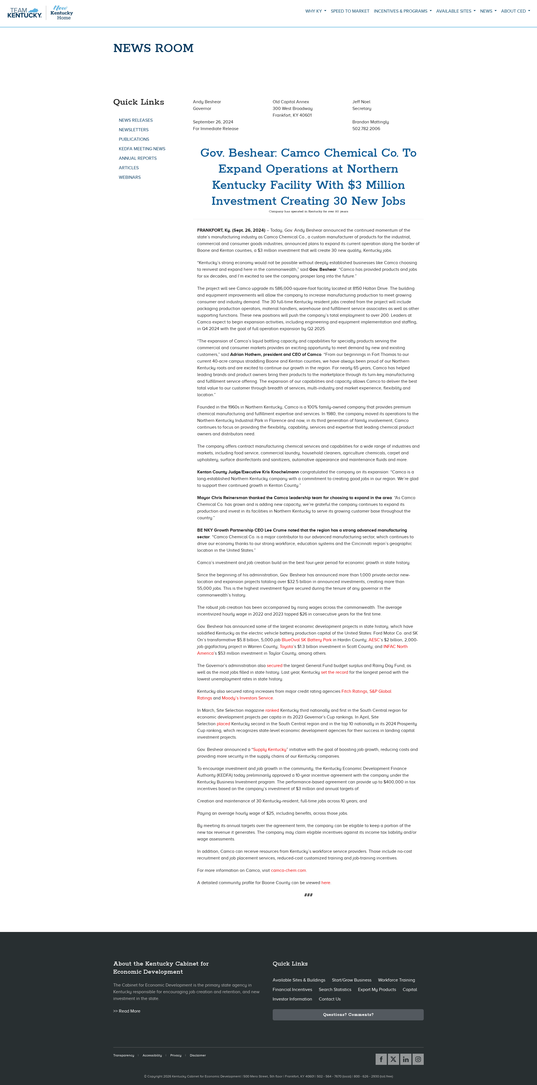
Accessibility (152, 1055)
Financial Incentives (292, 989)
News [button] (486, 11)
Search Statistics (335, 989)
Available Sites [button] (454, 11)
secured (274, 665)
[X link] (393, 1059)
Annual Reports (138, 158)
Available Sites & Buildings (299, 980)
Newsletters (134, 129)
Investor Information (292, 999)
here (325, 882)
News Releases (136, 120)
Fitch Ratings (354, 691)
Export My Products (377, 989)
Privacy (176, 1055)
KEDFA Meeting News (142, 148)
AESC (374, 639)
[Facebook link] (381, 1059)
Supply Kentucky (269, 749)
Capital (410, 989)
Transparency (123, 1055)
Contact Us (330, 999)
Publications (134, 139)
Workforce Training (396, 980)
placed (223, 723)
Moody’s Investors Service (247, 698)
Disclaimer (198, 1055)
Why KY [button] (314, 11)
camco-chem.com (288, 870)
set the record (334, 672)
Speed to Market (350, 11)
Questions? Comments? (348, 1014)
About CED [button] (514, 11)
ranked (272, 710)
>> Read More (126, 1011)
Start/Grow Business (351, 980)
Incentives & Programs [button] (401, 11)
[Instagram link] (418, 1059)
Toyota (286, 646)
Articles (129, 167)
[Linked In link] (405, 1059)
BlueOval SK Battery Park (307, 639)
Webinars (130, 177)
